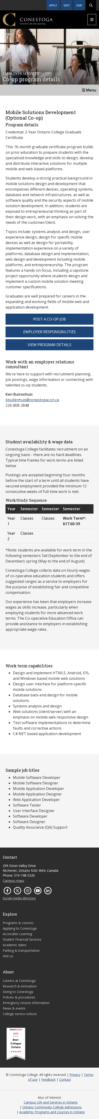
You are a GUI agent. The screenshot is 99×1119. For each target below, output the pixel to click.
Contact (65, 1079)
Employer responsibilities (49, 331)
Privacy (75, 1074)
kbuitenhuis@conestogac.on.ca (32, 399)
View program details (49, 344)
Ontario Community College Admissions (52, 1107)
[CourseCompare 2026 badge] (16, 1044)
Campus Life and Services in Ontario (51, 1102)
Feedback (48, 1079)
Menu (90, 90)
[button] (91, 5)
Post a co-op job (49, 319)
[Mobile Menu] (91, 19)
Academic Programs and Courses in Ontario (52, 1112)
